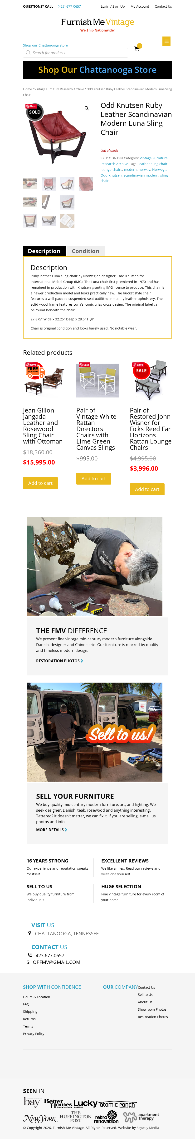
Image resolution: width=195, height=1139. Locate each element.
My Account (140, 6)
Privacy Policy (33, 1033)
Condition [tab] (85, 251)
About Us (145, 1002)
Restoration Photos (153, 1016)
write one (108, 874)
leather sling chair (152, 164)
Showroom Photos (152, 1009)
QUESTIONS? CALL (52, 6)
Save (33, 106)
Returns (29, 1019)
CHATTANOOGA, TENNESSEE (67, 933)
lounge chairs (111, 169)
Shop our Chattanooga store (45, 45)
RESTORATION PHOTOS (58, 661)
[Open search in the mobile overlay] (75, 52)
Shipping (30, 1011)
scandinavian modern (141, 175)
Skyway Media (148, 1127)
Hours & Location (36, 997)
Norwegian (161, 169)
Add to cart (40, 483)
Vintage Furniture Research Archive (59, 89)
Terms (28, 1026)
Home (27, 89)
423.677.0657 (50, 955)
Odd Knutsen (111, 175)
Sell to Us (145, 994)
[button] (87, 108)
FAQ (26, 1004)
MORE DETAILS (50, 829)
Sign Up (118, 6)
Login (105, 6)
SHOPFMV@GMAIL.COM (53, 962)
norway (144, 169)
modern (130, 169)
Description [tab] (44, 251)
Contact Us (163, 6)
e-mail (145, 816)
